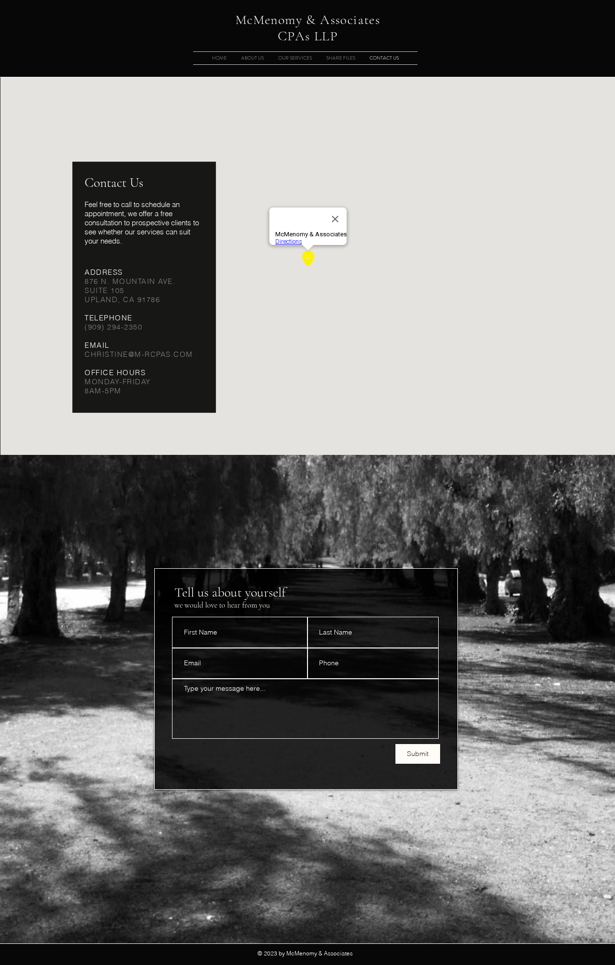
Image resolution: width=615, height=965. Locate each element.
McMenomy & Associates (307, 20)
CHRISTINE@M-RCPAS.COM (139, 354)
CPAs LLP (308, 36)
